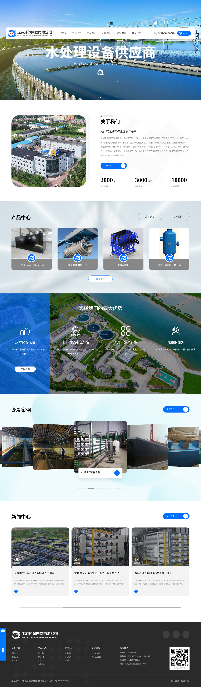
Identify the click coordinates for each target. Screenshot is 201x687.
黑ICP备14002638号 (59, 681)
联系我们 (136, 33)
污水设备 (177, 216)
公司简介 (14, 653)
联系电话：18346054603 (129, 652)
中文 (185, 33)
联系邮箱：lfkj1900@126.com (130, 660)
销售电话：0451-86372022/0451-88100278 (135, 656)
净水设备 (150, 216)
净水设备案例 (97, 657)
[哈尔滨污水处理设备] (145, 447)
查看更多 (100, 278)
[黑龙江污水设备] (23, 447)
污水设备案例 (97, 653)
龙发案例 (121, 33)
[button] (100, 97)
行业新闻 (68, 657)
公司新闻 (68, 653)
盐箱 (39, 660)
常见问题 (68, 660)
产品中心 (91, 33)
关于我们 (76, 33)
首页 (63, 33)
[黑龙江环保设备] (56, 447)
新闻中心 (106, 33)
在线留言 (14, 657)
